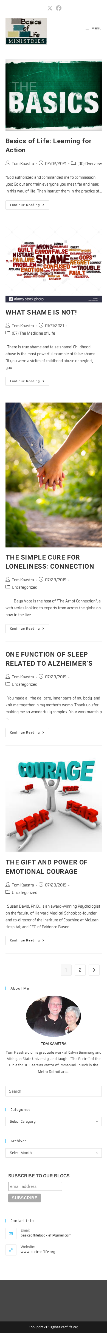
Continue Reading (29, 206)
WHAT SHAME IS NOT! (41, 312)
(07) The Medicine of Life (33, 333)
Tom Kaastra (23, 164)
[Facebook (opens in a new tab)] (57, 8)
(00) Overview (89, 164)
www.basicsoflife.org (38, 1252)
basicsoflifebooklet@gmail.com (46, 1235)
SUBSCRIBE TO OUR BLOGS (39, 1176)
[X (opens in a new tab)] (50, 8)
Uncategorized (24, 587)
